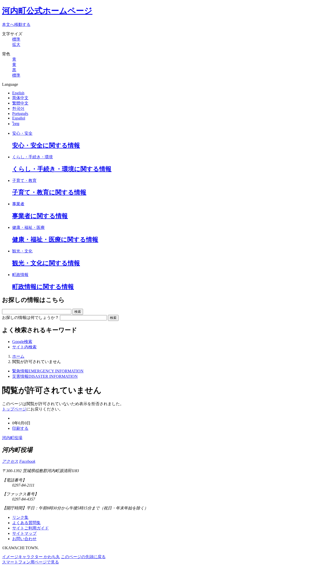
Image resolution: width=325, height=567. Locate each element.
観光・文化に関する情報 (46, 263)
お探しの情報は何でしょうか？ (30, 317)
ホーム (18, 356)
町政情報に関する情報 (43, 286)
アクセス (10, 461)
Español (18, 118)
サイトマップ (24, 533)
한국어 (18, 108)
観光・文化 (22, 251)
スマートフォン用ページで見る (30, 562)
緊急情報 (48, 371)
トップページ (14, 409)
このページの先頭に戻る (83, 557)
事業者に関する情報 (40, 216)
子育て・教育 (24, 180)
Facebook (27, 461)
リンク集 (20, 517)
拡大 (16, 44)
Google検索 (22, 341)
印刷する (20, 428)
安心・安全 (22, 133)
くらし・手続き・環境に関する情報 (61, 169)
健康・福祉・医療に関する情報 (55, 239)
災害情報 (45, 376)
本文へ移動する (16, 24)
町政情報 (20, 274)
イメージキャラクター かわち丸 (31, 557)
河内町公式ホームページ (47, 10)
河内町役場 (12, 438)
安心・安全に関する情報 (46, 145)
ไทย (15, 124)
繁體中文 (20, 103)
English (18, 93)
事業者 (18, 204)
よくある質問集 (26, 523)
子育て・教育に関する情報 (49, 192)
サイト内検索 (24, 347)
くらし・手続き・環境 (32, 157)
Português (20, 113)
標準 (16, 39)
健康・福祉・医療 (28, 227)
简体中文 (20, 98)
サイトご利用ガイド (30, 528)
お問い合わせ (24, 539)
